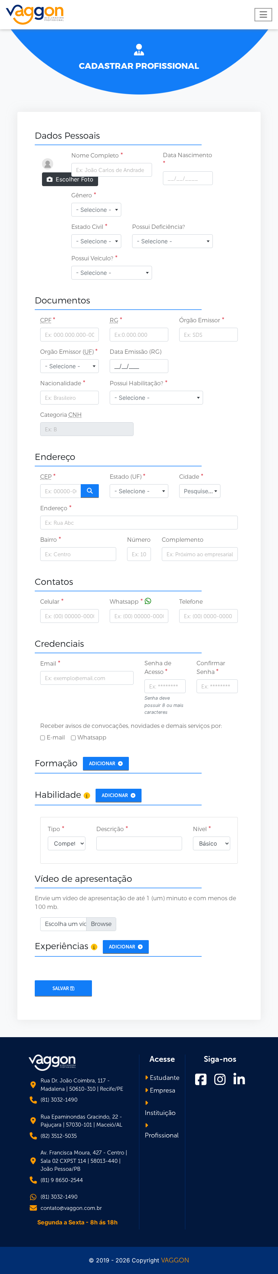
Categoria (61, 415)
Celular (49, 601)
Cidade (189, 477)
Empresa (161, 1090)
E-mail (56, 737)
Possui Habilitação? (136, 383)
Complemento (182, 540)
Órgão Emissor (199, 320)
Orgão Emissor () (67, 352)
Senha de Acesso (157, 667)
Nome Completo (95, 155)
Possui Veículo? (92, 258)
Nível (200, 829)
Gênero (81, 195)
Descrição (110, 829)
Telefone (191, 601)
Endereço (53, 508)
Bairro (48, 540)
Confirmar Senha (211, 667)
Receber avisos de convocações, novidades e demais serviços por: (131, 726)
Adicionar (103, 763)
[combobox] (96, 210)
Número (139, 540)
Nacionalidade (60, 383)
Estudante (164, 1078)
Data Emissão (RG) (135, 352)
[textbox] (96, 209)
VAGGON (175, 1260)
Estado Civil (87, 227)
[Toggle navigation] (263, 14)
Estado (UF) (126, 477)
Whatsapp (124, 601)
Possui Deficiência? (158, 227)
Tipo (54, 829)
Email (48, 663)
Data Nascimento (187, 155)
